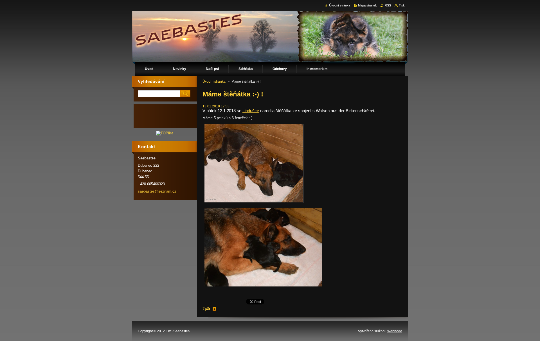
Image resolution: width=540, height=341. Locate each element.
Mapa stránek (367, 5)
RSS (388, 5)
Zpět (206, 309)
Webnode (394, 331)
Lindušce (250, 110)
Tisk (402, 5)
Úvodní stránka (214, 81)
